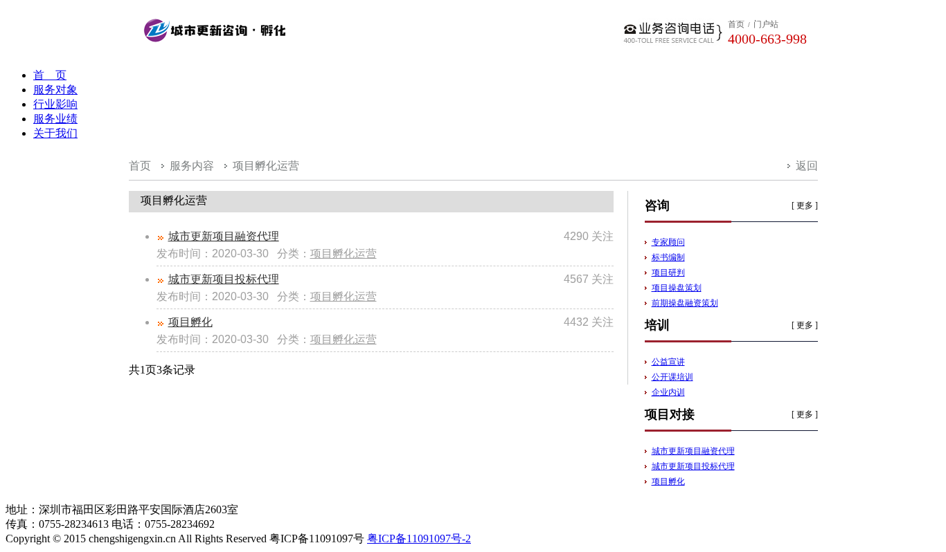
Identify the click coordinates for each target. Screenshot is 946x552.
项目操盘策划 (677, 288)
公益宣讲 (668, 362)
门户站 (765, 24)
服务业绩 (55, 119)
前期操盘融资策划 (685, 303)
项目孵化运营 (266, 166)
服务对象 (55, 89)
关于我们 (55, 133)
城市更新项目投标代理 (223, 279)
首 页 (49, 75)
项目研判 (668, 272)
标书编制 (668, 257)
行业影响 (55, 104)
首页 (736, 24)
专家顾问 (668, 242)
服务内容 (192, 166)
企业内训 (668, 392)
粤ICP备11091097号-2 (419, 538)
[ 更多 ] (805, 205)
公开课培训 (672, 377)
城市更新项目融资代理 (223, 236)
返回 (807, 166)
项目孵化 (190, 322)
